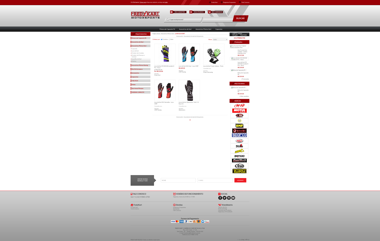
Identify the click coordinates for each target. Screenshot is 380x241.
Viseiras (134, 61)
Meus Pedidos (197, 12)
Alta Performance (137, 69)
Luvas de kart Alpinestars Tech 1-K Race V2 (189, 103)
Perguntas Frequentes (229, 2)
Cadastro (178, 12)
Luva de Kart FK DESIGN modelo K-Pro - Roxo (243, 63)
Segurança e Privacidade (225, 211)
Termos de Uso (222, 207)
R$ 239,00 (241, 67)
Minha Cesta (215, 12)
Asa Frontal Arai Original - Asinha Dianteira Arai (242, 51)
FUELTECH (135, 80)
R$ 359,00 (241, 76)
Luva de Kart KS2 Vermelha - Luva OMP (164, 103)
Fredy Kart (214, 2)
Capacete (134, 48)
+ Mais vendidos (244, 96)
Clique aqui (143, 2)
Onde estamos (135, 209)
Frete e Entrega (222, 208)
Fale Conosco (245, 2)
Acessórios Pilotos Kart (203, 29)
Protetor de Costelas (138, 53)
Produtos (165, 39)
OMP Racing (182, 72)
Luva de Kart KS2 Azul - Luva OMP (188, 66)
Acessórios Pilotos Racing (140, 65)
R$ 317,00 (241, 55)
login (166, 2)
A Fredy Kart (134, 207)
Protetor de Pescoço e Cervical (138, 56)
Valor (171, 39)
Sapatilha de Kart (137, 59)
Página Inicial (156, 33)
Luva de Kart (135, 51)
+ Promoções (245, 79)
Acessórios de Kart (185, 29)
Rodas (133, 84)
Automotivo (135, 73)
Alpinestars (182, 110)
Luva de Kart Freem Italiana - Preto (213, 66)
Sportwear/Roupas (137, 88)
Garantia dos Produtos (224, 210)
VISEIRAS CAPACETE (138, 92)
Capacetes (218, 29)
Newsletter (176, 209)
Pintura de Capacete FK (167, 29)
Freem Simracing (208, 72)
